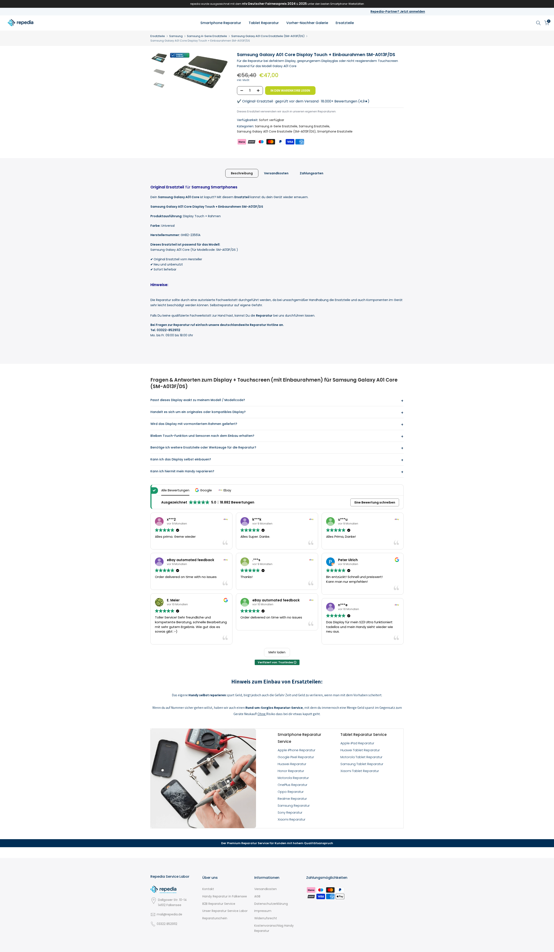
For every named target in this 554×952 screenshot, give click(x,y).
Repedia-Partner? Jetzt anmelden (397, 11)
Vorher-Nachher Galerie (307, 22)
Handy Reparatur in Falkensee (224, 896)
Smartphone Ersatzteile (335, 131)
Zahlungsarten (311, 173)
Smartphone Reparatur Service (299, 738)
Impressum (262, 911)
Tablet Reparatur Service (363, 734)
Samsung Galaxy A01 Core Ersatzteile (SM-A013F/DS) (267, 36)
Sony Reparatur (290, 812)
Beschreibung (242, 173)
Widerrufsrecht (265, 918)
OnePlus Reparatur (292, 784)
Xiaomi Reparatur (291, 819)
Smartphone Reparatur (220, 22)
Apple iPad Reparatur (357, 743)
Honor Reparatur (291, 771)
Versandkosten (276, 173)
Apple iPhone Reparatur (296, 750)
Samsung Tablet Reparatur (361, 764)
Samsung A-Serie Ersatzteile (207, 36)
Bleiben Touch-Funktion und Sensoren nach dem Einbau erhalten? (202, 436)
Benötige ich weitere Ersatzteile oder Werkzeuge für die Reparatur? (203, 447)
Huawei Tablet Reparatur (360, 750)
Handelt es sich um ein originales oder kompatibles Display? (198, 412)
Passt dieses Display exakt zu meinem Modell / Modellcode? (197, 400)
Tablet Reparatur (264, 22)
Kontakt (208, 889)
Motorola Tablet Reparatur (361, 757)
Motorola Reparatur (293, 778)
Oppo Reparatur (291, 791)
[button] (204, 490)
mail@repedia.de (169, 914)
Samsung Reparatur (294, 805)
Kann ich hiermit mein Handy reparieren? (182, 471)
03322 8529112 (167, 924)
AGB (257, 896)
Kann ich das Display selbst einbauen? (180, 459)
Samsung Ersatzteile (314, 126)
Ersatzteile (345, 22)
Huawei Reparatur (292, 764)
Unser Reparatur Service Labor (225, 911)
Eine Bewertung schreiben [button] (374, 502)
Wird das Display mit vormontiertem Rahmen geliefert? (193, 424)
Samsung (176, 36)
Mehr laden (277, 652)
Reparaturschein (214, 918)
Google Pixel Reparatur (296, 757)
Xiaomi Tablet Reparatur (359, 771)
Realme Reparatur (292, 798)
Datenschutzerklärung (271, 904)
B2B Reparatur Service (218, 904)
